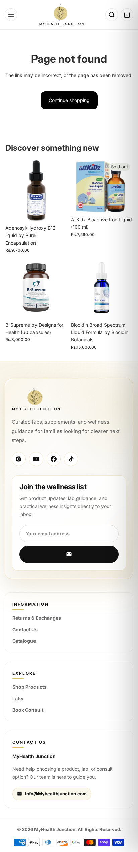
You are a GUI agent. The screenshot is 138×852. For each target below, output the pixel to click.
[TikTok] (71, 459)
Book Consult (27, 710)
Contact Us (25, 629)
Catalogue (24, 641)
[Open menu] (11, 14)
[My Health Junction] (61, 14)
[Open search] (111, 14)
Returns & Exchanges (36, 618)
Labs (17, 698)
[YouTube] (36, 459)
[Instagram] (19, 459)
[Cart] (127, 14)
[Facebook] (54, 459)
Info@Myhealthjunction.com (56, 793)
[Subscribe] (69, 554)
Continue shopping (69, 100)
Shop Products (29, 687)
